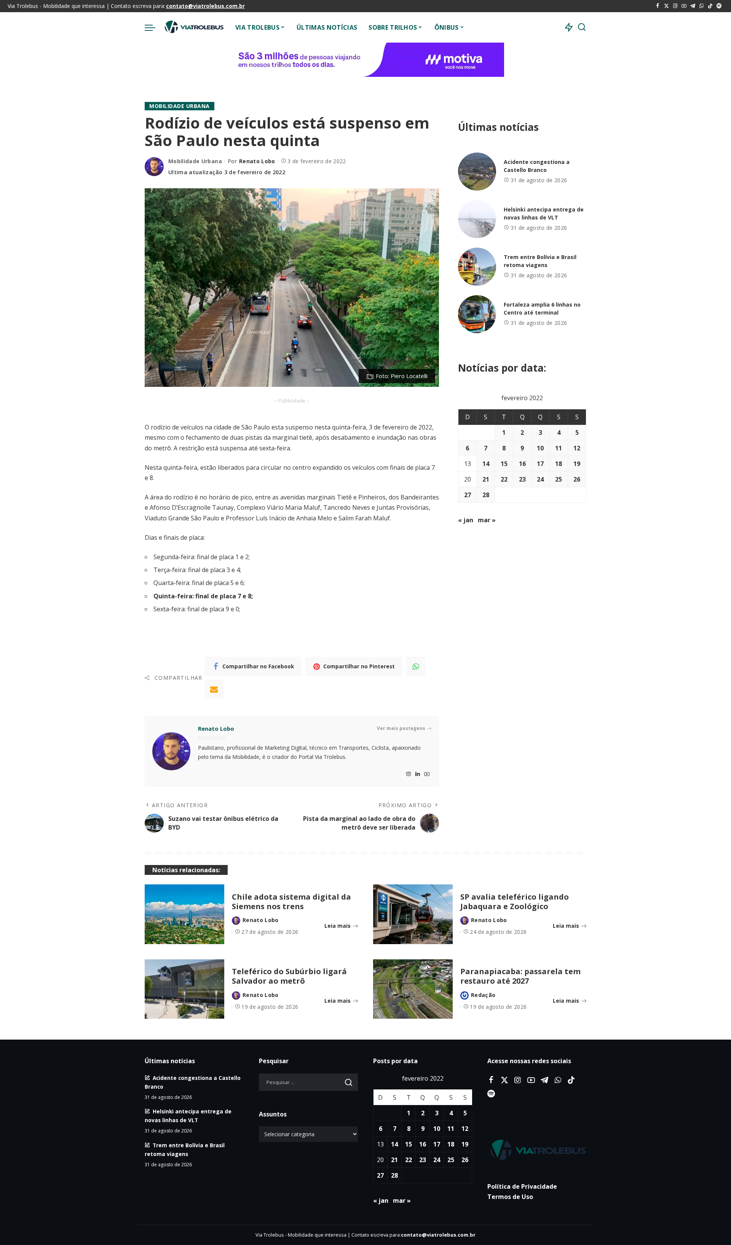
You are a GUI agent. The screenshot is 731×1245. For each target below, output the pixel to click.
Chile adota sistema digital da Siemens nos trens (291, 901)
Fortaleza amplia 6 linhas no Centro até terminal (542, 308)
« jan (465, 520)
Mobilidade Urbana (179, 106)
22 (504, 479)
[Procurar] (581, 27)
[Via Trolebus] (193, 27)
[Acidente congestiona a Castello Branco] (477, 172)
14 (485, 464)
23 (522, 479)
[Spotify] (719, 6)
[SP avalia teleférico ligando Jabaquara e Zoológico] (413, 914)
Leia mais (337, 925)
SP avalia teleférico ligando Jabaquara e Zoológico (514, 901)
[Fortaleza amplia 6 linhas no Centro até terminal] (477, 314)
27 (467, 495)
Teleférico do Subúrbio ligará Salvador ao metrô (289, 976)
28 (485, 495)
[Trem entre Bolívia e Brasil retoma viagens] (477, 267)
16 (522, 464)
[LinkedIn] (417, 774)
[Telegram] (692, 6)
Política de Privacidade (522, 1186)
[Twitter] (666, 6)
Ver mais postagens (401, 728)
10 (540, 448)
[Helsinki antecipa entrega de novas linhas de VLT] (477, 219)
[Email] (213, 689)
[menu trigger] (154, 27)
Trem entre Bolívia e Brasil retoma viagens (540, 261)
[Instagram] (675, 6)
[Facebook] (657, 6)
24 (540, 479)
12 (576, 448)
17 (540, 464)
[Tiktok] (710, 6)
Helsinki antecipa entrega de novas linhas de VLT (544, 213)
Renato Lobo (257, 161)
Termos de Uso (510, 1197)
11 (558, 448)
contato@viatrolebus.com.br (205, 6)
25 (558, 479)
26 (576, 479)
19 (576, 464)
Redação (483, 995)
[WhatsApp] (701, 6)
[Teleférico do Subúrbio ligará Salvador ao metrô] (184, 989)
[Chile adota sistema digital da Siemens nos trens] (184, 914)
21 (485, 479)
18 (558, 464)
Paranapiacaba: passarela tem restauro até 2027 (520, 976)
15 (504, 464)
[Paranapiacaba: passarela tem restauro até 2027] (413, 989)
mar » (487, 520)
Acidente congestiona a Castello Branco (537, 165)
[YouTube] (684, 6)
